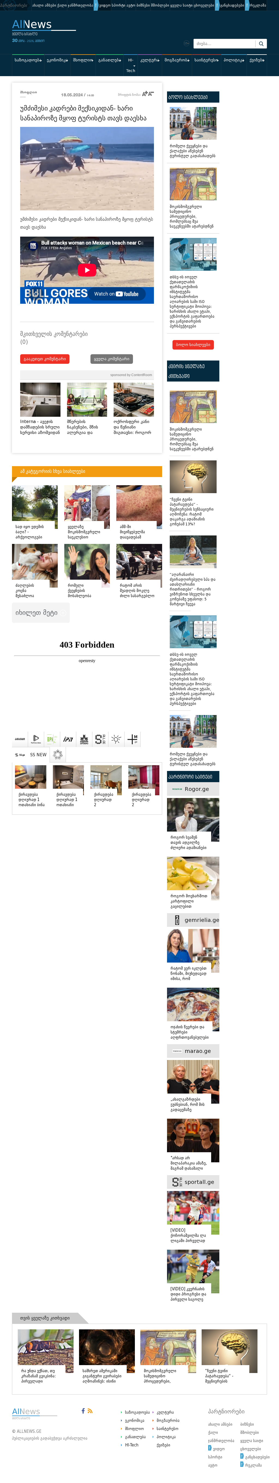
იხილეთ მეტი (38, 613)
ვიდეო (105, 5)
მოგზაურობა (177, 60)
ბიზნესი (143, 5)
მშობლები (160, 5)
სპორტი (118, 5)
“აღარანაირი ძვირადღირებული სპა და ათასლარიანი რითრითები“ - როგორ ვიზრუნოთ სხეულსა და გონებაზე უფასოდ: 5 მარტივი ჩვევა (193, 589)
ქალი (62, 5)
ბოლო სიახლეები (193, 345)
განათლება (109, 60)
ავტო (130, 5)
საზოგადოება (28, 60)
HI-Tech (130, 65)
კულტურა (149, 60)
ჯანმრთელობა (80, 5)
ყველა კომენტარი (111, 359)
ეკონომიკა (57, 60)
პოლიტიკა (234, 60)
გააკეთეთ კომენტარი (45, 359)
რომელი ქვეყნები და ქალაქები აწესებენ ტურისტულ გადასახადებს (193, 151)
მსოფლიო (83, 60)
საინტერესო (206, 60)
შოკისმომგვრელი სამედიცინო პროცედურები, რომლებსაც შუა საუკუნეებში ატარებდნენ (192, 216)
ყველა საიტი (181, 5)
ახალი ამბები (44, 5)
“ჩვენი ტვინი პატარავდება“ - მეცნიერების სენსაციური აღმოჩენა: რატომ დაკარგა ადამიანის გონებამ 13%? (192, 511)
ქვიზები (257, 60)
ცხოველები (204, 5)
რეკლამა (258, 5)
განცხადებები (232, 5)
